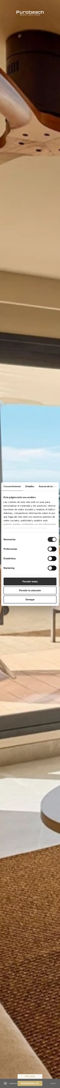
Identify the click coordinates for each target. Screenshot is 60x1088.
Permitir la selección (30, 590)
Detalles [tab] (29, 486)
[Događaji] (30, 10)
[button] (10, 1083)
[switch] (52, 549)
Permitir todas (30, 581)
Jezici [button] (53, 1083)
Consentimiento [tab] (12, 486)
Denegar (30, 599)
